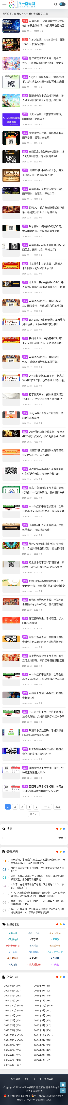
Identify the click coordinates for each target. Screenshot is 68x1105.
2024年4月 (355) (12, 1055)
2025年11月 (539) (43, 1005)
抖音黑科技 (14, 945)
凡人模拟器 (35, 964)
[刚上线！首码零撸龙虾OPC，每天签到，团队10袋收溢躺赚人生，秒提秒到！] (11, 287)
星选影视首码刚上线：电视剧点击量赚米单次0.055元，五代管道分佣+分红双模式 (43, 604)
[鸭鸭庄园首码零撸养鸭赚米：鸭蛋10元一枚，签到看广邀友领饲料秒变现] (11, 586)
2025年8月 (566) (12, 1015)
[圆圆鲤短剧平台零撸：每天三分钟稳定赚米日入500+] (11, 772)
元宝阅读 (13, 958)
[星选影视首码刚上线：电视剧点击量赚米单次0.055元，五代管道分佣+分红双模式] (11, 604)
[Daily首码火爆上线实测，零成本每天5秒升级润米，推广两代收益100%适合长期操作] (11, 436)
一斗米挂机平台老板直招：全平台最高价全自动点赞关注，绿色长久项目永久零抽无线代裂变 (43, 511)
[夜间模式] (62, 4)
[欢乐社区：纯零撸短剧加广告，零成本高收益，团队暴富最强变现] (11, 231)
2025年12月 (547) (13, 1005)
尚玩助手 (34, 933)
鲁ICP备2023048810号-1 (18, 1095)
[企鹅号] (63, 1084)
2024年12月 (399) (13, 1035)
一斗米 (13, 951)
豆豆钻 (55, 939)
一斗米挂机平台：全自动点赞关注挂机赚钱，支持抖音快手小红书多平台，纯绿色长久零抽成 (43, 716)
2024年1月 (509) (42, 1060)
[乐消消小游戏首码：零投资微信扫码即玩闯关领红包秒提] (11, 735)
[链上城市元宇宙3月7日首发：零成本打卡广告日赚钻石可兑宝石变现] (11, 567)
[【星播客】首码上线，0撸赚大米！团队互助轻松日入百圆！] (11, 268)
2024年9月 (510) (42, 1040)
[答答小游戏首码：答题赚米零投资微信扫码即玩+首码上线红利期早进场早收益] (11, 642)
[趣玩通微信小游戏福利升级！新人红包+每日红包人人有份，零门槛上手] (11, 100)
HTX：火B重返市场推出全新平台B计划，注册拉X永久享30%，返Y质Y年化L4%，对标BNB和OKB (38, 894)
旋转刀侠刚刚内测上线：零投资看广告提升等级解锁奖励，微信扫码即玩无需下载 (43, 548)
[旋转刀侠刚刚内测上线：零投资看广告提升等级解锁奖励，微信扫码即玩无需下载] (11, 548)
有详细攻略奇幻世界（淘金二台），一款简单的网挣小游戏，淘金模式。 (42, 63)
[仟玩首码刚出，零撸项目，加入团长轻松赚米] (11, 623)
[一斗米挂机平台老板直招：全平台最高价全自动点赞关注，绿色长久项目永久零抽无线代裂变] (11, 511)
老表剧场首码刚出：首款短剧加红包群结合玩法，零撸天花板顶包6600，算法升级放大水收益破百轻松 (43, 473)
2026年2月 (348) (12, 1000)
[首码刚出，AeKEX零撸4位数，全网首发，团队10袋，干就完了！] (11, 250)
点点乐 (34, 958)
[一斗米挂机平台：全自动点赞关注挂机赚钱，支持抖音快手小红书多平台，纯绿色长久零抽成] (11, 716)
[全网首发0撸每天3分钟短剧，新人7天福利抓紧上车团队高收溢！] (11, 156)
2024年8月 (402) (12, 1045)
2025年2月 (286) (12, 1030)
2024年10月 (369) (13, 1040)
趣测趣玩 (34, 951)
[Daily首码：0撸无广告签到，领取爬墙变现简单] (11, 418)
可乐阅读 (56, 933)
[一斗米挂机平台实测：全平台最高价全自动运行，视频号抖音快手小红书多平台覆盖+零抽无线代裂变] (11, 679)
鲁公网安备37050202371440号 (48, 1095)
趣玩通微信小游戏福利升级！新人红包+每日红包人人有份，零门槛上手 (43, 100)
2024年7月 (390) (42, 1045)
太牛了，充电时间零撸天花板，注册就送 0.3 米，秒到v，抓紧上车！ (37, 886)
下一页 (46, 806)
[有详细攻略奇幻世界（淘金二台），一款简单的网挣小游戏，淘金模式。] (11, 63)
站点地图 (15, 1079)
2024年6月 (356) (12, 1050)
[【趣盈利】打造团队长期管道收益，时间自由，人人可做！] (11, 455)
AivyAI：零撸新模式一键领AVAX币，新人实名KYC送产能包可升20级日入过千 (43, 81)
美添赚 (13, 933)
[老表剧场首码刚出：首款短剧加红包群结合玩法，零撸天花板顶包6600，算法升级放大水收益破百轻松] (11, 474)
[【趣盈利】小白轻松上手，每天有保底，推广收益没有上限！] (11, 175)
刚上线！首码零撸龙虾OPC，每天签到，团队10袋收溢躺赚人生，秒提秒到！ (43, 287)
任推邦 (55, 958)
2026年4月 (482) (12, 995)
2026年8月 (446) (12, 985)
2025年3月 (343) (42, 1025)
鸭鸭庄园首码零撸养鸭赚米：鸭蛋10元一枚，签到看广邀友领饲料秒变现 (43, 585)
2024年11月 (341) (43, 1035)
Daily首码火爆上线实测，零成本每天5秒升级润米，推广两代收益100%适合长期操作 (43, 436)
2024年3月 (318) (42, 1055)
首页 (19, 13)
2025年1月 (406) (42, 1030)
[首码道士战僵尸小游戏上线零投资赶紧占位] (11, 698)
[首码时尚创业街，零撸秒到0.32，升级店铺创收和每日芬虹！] (11, 362)
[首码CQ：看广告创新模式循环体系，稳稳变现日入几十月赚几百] (11, 212)
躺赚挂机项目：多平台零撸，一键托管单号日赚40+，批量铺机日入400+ (38, 902)
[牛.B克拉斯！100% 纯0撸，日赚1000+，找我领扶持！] (11, 44)
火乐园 (34, 945)
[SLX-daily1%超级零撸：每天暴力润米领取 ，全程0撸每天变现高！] (11, 324)
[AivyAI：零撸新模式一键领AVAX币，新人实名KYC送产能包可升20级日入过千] (11, 82)
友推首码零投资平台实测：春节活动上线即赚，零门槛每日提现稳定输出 (43, 660)
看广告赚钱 (34, 13)
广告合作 (36, 1079)
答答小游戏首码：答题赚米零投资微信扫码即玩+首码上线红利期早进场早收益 (43, 641)
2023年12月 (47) (12, 1064)
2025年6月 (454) (12, 1020)
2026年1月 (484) (42, 1000)
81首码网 (31, 1087)
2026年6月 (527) (12, 990)
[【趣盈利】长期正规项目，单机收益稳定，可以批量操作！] (11, 530)
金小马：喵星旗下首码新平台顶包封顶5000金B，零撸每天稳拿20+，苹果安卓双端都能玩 (37, 911)
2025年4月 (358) (12, 1025)
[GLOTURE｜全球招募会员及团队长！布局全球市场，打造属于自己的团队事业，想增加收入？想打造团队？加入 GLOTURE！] (11, 26)
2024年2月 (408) (12, 1060)
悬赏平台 (56, 945)
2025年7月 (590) (42, 1015)
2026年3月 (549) (42, 995)
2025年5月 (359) (42, 1020)
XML (26, 1079)
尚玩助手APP (56, 951)
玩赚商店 (13, 939)
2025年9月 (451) (42, 1010)
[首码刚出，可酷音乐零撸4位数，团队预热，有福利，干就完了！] (11, 194)
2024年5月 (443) (42, 1050)
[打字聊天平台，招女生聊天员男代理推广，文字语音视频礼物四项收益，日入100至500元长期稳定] (11, 399)
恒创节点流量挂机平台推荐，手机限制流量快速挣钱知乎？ (37, 869)
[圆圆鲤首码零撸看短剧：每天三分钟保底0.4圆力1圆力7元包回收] (11, 791)
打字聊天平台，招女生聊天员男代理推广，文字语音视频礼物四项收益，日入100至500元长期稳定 (43, 399)
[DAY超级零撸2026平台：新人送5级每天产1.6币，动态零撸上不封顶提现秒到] (11, 380)
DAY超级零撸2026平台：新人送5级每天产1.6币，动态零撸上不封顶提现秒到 (43, 380)
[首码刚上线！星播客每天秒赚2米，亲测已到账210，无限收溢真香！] (11, 343)
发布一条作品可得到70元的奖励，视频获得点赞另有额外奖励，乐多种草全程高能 (37, 877)
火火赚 (13, 964)
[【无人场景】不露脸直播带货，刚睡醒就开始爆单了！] (11, 119)
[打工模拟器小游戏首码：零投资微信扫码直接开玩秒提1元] (11, 754)
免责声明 (48, 1079)
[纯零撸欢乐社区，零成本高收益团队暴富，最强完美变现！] (11, 138)
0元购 (56, 964)
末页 (57, 806)
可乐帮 (34, 939)
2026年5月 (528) (42, 990)
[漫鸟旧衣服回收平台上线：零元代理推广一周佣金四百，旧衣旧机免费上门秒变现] (11, 492)
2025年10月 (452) (13, 1010)
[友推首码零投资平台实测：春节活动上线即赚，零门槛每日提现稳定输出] (11, 660)
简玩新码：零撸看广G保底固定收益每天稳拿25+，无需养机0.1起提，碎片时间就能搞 (38, 861)
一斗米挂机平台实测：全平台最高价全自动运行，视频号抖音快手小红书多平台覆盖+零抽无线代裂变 (43, 679)
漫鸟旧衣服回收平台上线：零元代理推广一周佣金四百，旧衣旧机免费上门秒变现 (43, 492)
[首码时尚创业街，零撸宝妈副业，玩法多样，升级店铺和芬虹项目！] (11, 306)
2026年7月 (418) (42, 985)
